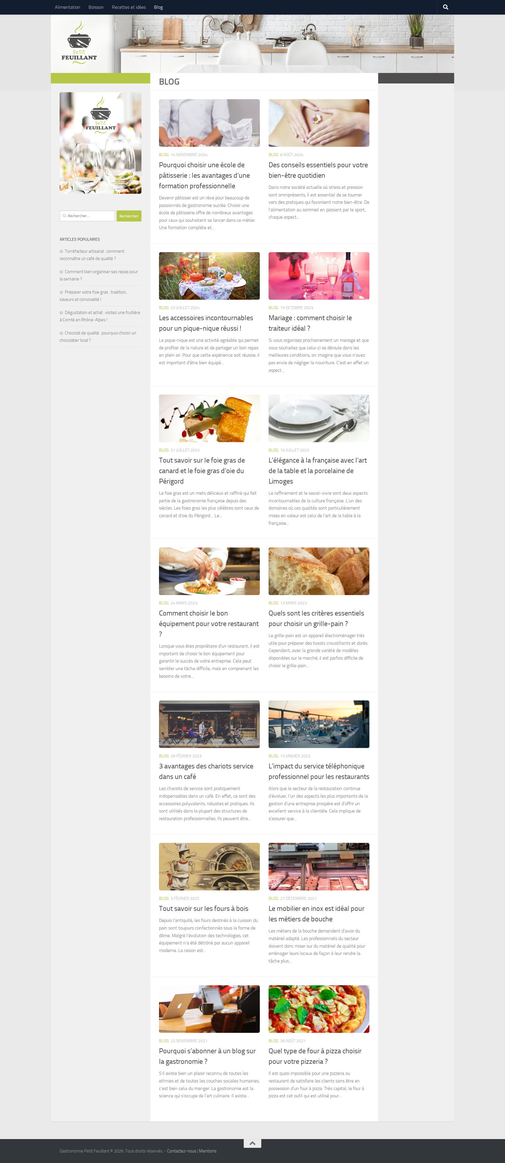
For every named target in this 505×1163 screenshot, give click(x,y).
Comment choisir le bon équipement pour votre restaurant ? (209, 623)
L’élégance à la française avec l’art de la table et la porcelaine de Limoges (318, 470)
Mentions (208, 1151)
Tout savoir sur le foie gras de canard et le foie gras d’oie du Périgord (202, 470)
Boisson (96, 7)
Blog (158, 7)
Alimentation (67, 7)
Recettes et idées (129, 7)
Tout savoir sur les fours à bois (203, 908)
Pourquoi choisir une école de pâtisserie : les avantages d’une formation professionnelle (204, 175)
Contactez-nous (181, 1151)
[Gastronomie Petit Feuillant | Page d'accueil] (79, 42)
